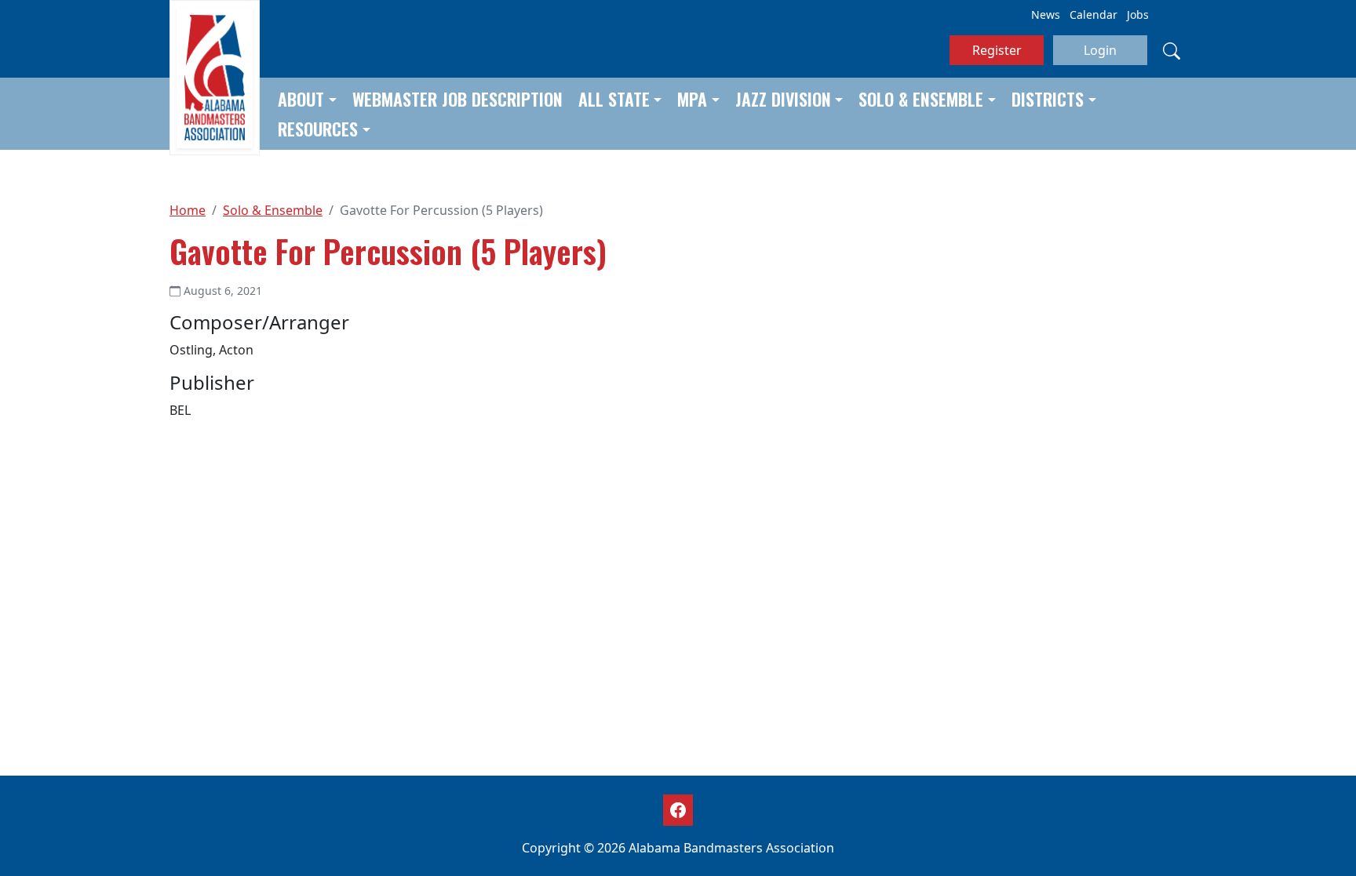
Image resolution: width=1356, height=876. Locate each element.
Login (1100, 50)
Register (997, 50)
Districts (1048, 98)
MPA (692, 98)
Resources (318, 128)
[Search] (1171, 50)
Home (188, 210)
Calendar (1093, 14)
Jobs (1138, 14)
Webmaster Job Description (457, 98)
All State (614, 98)
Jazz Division (783, 98)
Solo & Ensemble (920, 98)
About (301, 98)
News (1045, 14)
